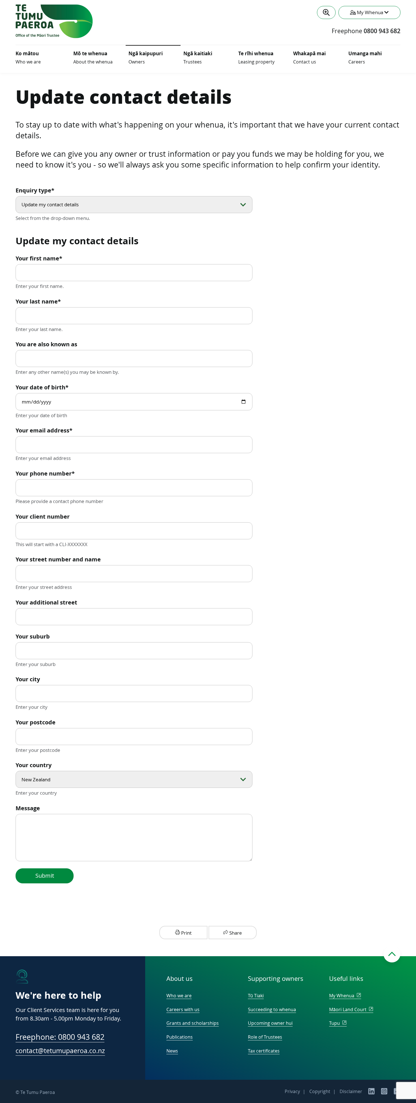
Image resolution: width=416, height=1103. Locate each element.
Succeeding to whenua (272, 1009)
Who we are (179, 995)
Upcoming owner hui (270, 1023)
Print (186, 933)
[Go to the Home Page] (54, 36)
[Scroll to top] (391, 953)
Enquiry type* (35, 190)
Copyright (319, 1091)
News (172, 1051)
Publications (179, 1037)
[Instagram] (384, 1093)
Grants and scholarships (192, 1023)
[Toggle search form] (326, 12)
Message (28, 808)
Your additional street (46, 602)
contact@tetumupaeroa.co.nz (60, 1050)
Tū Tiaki (256, 995)
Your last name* (38, 301)
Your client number (43, 516)
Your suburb (33, 636)
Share (235, 933)
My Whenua (342, 995)
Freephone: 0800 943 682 (60, 1037)
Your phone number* (45, 473)
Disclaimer (351, 1091)
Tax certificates (264, 1051)
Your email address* (44, 430)
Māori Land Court (348, 1009)
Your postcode (35, 722)
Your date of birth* (42, 387)
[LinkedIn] (371, 1093)
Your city (28, 679)
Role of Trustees (265, 1037)
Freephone (366, 31)
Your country (34, 765)
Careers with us (183, 1009)
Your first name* (39, 258)
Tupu (335, 1023)
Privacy (292, 1091)
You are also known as (46, 344)
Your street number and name (58, 559)
